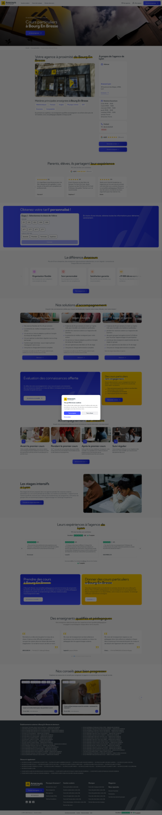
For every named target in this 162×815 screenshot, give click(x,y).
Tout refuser (89, 413)
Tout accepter (72, 413)
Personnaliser (67, 417)
